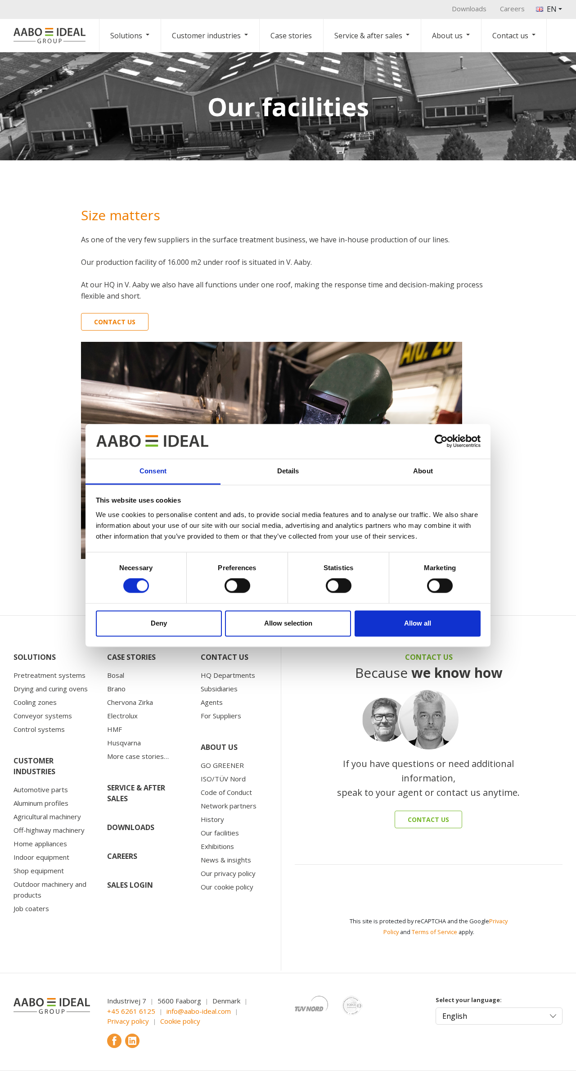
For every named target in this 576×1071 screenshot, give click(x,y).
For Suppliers (221, 715)
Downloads (469, 8)
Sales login (130, 885)
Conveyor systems (43, 715)
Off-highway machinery (49, 830)
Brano (116, 688)
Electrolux (122, 715)
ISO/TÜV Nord (223, 778)
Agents (212, 702)
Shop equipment (39, 870)
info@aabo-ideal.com (198, 1011)
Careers (512, 8)
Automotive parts (41, 789)
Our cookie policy (227, 886)
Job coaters (31, 908)
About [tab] (423, 471)
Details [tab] (288, 471)
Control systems (39, 729)
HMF (114, 729)
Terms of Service (434, 932)
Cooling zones (35, 702)
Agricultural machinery (47, 816)
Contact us (510, 36)
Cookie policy (180, 1021)
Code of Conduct (226, 792)
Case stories (291, 36)
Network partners (228, 805)
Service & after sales (368, 36)
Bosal (115, 675)
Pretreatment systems (50, 675)
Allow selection (288, 623)
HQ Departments (228, 675)
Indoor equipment (41, 857)
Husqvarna (124, 742)
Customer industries (206, 36)
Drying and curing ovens (51, 688)
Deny (159, 623)
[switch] (237, 586)
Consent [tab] (153, 471)
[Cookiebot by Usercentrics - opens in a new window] (441, 441)
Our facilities (220, 832)
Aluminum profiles (41, 803)
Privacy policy (128, 1021)
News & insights (226, 859)
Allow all (417, 623)
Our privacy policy (228, 873)
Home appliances (40, 843)
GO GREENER (222, 765)
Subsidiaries (219, 688)
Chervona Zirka (130, 702)
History (212, 819)
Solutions (126, 36)
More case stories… (138, 756)
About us (447, 36)
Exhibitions (217, 846)
